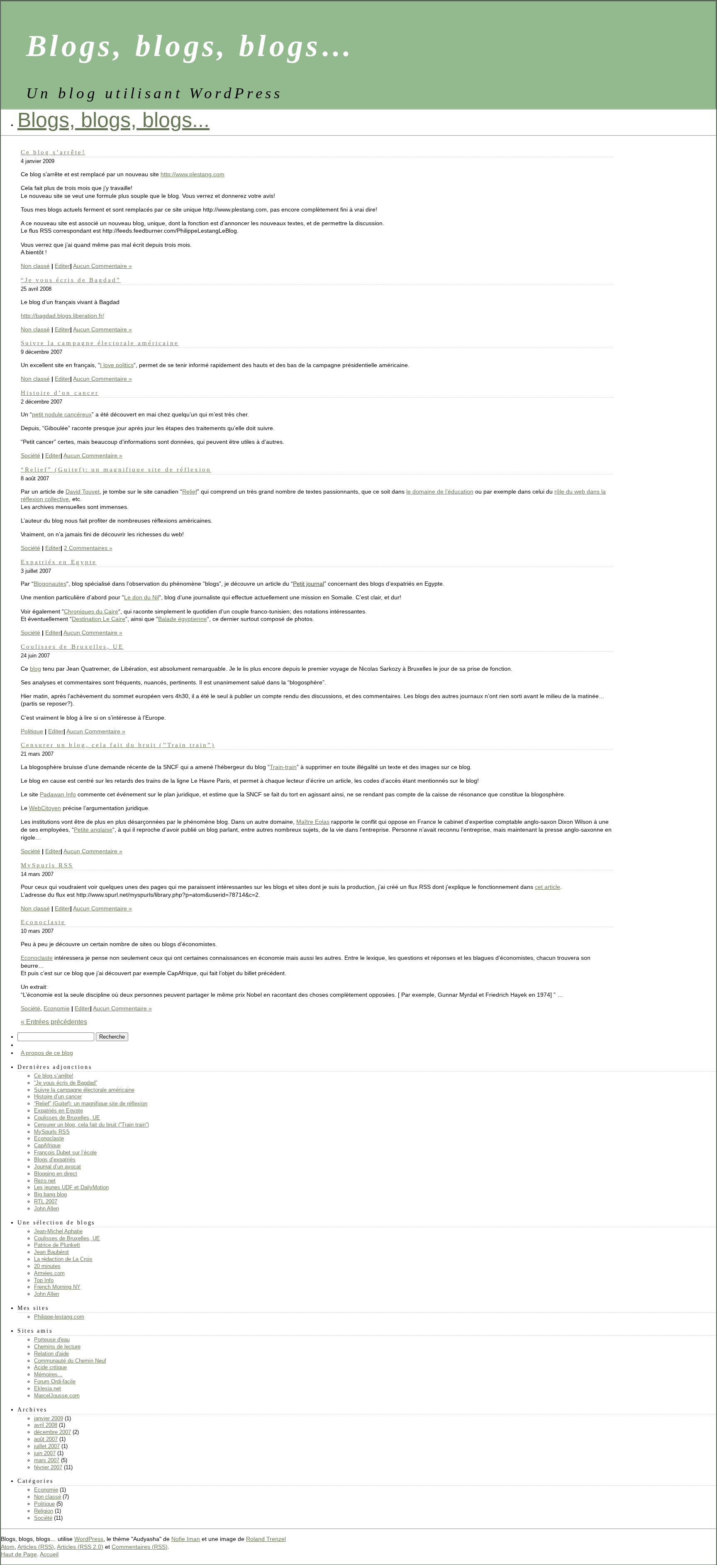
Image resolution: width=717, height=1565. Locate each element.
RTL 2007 (45, 1201)
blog (35, 668)
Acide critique (50, 1367)
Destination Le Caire (98, 619)
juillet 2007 (47, 1446)
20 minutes (47, 1266)
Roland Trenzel (266, 1539)
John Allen (46, 1208)
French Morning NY (57, 1287)
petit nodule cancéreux (62, 414)
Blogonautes (50, 583)
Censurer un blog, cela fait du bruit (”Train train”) (118, 744)
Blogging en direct (55, 1174)
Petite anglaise (93, 829)
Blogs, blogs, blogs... (113, 119)
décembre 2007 (52, 1432)
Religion (43, 1511)
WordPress (88, 1539)
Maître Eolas (312, 821)
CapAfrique (47, 1145)
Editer (62, 266)
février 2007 (48, 1467)
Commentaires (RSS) (140, 1546)
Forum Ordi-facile (55, 1381)
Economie (57, 1008)
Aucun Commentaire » (102, 266)
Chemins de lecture (57, 1347)
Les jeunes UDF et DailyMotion (71, 1187)
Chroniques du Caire (91, 611)
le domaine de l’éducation (439, 491)
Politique (32, 731)
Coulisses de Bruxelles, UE (72, 646)
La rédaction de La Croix (63, 1259)
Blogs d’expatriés (55, 1159)
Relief (189, 491)
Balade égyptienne (182, 619)
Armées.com (49, 1273)
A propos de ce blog (47, 1052)
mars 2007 (46, 1460)
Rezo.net (45, 1181)
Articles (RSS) (35, 1546)
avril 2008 (45, 1425)
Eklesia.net (47, 1388)
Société (30, 455)
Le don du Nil (141, 597)
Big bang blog (50, 1194)
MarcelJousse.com (57, 1395)
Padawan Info (58, 794)
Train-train (283, 767)
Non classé (35, 266)
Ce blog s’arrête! (53, 152)
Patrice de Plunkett (57, 1245)
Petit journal (308, 583)
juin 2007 (45, 1453)
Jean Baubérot (51, 1252)
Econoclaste (43, 921)
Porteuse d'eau (52, 1339)
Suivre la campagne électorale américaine (100, 342)
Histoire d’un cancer (60, 392)
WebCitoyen (45, 808)
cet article (547, 887)
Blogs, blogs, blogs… (190, 46)
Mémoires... (48, 1374)
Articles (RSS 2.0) (80, 1546)
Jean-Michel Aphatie (58, 1231)
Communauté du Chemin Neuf (70, 1361)
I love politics (117, 365)
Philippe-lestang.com (59, 1317)
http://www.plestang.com (192, 174)
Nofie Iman (185, 1539)
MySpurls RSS (47, 865)
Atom (8, 1546)
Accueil (49, 1554)
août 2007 (46, 1439)
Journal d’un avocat (57, 1166)
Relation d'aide (51, 1354)
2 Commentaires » (88, 548)
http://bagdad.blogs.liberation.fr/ (62, 315)
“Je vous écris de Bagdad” (71, 279)
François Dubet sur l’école (65, 1152)
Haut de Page (19, 1554)
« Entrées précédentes (54, 1021)
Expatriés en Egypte (59, 561)
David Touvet (83, 491)
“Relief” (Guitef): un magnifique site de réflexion (116, 469)
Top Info (44, 1280)
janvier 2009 (48, 1418)
